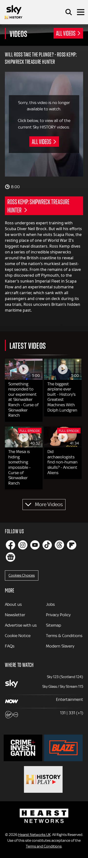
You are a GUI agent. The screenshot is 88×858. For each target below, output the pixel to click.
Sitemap (53, 625)
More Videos (49, 504)
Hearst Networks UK (34, 835)
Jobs (50, 604)
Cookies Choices (22, 575)
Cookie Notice (18, 635)
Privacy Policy (58, 614)
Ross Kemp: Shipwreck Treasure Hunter (38, 205)
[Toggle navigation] (80, 12)
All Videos (66, 33)
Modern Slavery (60, 646)
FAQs (9, 646)
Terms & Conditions (64, 635)
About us (13, 604)
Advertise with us (21, 625)
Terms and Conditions (44, 846)
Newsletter (15, 614)
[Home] (13, 12)
